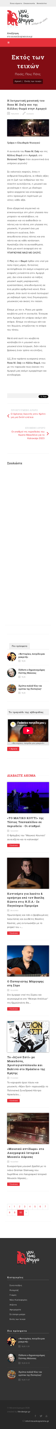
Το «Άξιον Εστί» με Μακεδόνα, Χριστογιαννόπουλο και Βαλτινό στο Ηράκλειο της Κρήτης (26, 1065)
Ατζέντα (13, 1305)
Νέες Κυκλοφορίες (18, 1300)
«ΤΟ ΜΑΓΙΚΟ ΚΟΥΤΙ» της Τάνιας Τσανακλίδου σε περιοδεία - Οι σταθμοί (25, 822)
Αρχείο (13, 749)
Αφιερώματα (15, 1310)
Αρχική (18, 81)
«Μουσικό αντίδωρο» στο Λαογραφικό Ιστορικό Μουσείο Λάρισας (25, 1153)
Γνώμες (13, 1295)
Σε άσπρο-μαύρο (17, 1314)
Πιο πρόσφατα (19, 646)
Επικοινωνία (29, 3)
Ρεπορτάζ (14, 1290)
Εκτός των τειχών (32, 81)
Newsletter (42, 3)
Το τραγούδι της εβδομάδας (26, 712)
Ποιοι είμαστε (16, 3)
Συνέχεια (14, 845)
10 (20, 1212)
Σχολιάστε (30, 114)
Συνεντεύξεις (16, 1285)
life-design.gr (24, 1412)
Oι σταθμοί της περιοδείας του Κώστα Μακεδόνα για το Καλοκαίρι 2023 (28, 435)
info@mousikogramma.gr (37, 1421)
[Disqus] (28, 507)
